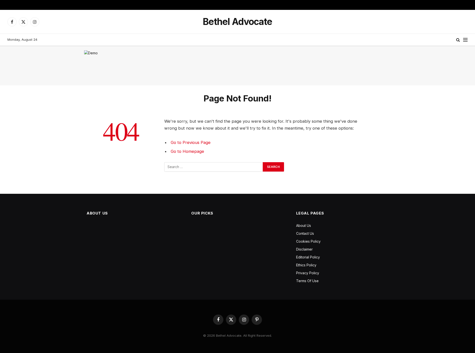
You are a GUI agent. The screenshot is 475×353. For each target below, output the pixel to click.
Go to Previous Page (191, 142)
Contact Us (305, 233)
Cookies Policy (308, 241)
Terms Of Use (307, 281)
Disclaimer (304, 249)
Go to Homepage (187, 151)
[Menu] (465, 39)
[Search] (458, 39)
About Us (303, 225)
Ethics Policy (306, 265)
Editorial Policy (308, 257)
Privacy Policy (307, 273)
